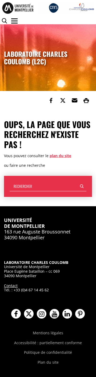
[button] (74, 100)
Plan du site (48, 362)
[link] (51, 100)
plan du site (60, 155)
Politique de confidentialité (48, 352)
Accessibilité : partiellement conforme (48, 342)
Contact (11, 285)
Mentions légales (48, 332)
